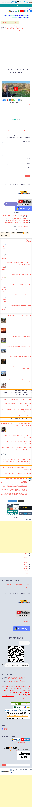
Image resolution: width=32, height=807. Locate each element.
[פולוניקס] (12, 515)
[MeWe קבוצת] (14, 12)
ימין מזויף (26, 17)
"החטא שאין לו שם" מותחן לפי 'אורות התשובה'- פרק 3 (17, 356)
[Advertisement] (16, 47)
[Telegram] (19, 100)
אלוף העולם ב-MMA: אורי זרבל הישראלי (21, 274)
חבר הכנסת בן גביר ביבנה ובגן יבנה (23, 108)
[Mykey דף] (9, 12)
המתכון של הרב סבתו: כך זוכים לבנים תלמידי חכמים (18, 284)
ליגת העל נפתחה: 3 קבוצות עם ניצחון (22, 336)
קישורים (26, 568)
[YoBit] (25, 515)
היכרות (26, 553)
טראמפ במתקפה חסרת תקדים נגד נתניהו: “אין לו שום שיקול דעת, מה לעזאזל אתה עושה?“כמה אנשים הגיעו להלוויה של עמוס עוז (16, 461)
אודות (27, 574)
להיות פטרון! (27, 621)
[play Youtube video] (16, 89)
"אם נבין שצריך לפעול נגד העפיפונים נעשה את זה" (18, 315)
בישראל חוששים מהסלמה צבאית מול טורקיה (20, 305)
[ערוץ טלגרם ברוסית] (25, 12)
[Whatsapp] (14, 100)
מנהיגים (26, 557)
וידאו (27, 559)
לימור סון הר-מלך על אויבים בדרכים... (14, 30)
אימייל (28, 163)
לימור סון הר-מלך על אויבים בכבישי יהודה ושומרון (16, 222)
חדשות (26, 561)
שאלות (26, 572)
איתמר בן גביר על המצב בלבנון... (13, 27)
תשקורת (14, 17)
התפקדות (26, 564)
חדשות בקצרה (13, 22)
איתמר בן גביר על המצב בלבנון (20, 219)
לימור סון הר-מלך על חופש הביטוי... (14, 28)
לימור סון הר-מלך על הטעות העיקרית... (14, 26)
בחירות (21, 15)
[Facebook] (3, 100)
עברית (5, 729)
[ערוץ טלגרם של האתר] (28, 12)
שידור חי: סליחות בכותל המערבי (23, 252)
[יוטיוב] (22, 12)
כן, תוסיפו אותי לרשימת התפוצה (21, 172)
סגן (29, 104)
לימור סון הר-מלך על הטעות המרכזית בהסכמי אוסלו (15, 215)
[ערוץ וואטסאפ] (19, 12)
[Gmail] (16, 100)
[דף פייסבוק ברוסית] (31, 12)
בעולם (27, 15)
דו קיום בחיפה (6, 130)
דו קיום (20, 17)
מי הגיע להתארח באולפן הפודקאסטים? (21, 415)
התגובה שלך (26, 141)
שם (28, 159)
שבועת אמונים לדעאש (22, 226)
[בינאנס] (25, 509)
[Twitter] (5, 100)
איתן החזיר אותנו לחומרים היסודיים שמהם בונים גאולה (17, 399)
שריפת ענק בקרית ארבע (25, 326)
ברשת (26, 566)
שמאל (10, 15)
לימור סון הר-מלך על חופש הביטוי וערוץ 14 (17, 220)
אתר (29, 168)
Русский (6, 728)
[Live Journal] (21, 100)
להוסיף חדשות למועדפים (24, 742)
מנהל (15, 74)
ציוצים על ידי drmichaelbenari (24, 180)
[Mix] (12, 100)
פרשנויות (4, 22)
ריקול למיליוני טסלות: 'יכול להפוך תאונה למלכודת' (19, 346)
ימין (5, 15)
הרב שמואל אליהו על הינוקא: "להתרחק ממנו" (20, 295)
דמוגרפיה (16, 15)
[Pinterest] (7, 100)
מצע (27, 555)
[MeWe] (10, 100)
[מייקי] (13, 740)
